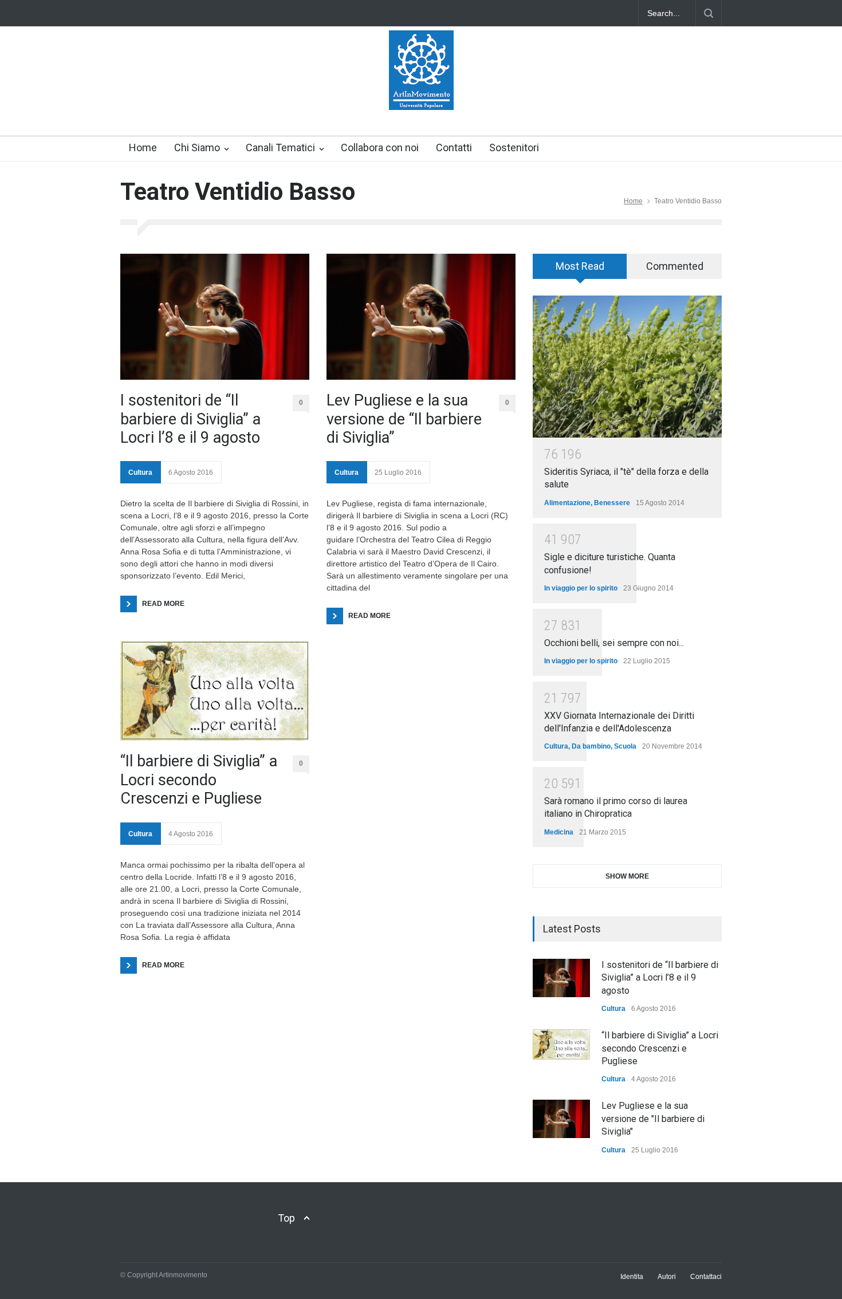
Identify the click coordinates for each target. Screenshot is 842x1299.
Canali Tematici (280, 147)
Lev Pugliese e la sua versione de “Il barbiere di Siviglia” (404, 419)
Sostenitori (514, 147)
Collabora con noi (380, 147)
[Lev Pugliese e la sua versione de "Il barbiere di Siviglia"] (561, 1119)
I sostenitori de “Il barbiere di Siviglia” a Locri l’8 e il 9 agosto (190, 419)
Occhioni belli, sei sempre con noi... (614, 642)
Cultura (140, 473)
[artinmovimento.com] (421, 91)
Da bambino (591, 746)
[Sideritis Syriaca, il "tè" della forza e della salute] (627, 367)
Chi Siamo (197, 147)
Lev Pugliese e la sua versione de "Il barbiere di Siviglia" (653, 1118)
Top (286, 1218)
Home (143, 147)
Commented (674, 266)
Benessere (612, 503)
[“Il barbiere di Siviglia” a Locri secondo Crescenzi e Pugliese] (214, 691)
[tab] (580, 270)
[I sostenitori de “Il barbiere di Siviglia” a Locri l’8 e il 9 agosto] (214, 317)
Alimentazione (567, 503)
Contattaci (706, 1277)
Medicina (558, 832)
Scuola (625, 746)
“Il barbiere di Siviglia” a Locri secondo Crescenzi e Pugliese (198, 780)
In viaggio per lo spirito (580, 588)
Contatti (454, 147)
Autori (667, 1277)
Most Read (580, 266)
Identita (631, 1277)
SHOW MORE (627, 876)
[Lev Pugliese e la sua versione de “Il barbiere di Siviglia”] (421, 317)
